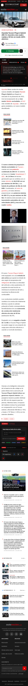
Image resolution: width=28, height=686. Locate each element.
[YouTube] (21, 634)
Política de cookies (19, 653)
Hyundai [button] (15, 104)
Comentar (21, 438)
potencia (15, 169)
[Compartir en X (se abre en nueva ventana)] (21, 51)
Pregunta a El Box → (7, 81)
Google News (7, 454)
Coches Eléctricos (7, 30)
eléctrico (8, 181)
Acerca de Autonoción (20, 642)
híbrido (8, 101)
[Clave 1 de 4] (11, 78)
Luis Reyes (11, 43)
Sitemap (3, 657)
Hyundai (4, 89)
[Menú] (26, 9)
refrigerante (5, 282)
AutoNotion (4, 646)
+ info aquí (20, 673)
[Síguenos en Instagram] (22, 454)
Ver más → (23, 558)
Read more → (23, 590)
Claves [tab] (4, 62)
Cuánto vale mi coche (7, 653)
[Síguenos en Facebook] (14, 454)
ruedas (9, 205)
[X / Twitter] (12, 634)
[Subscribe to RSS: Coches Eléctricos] (15, 30)
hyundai (6, 418)
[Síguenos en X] (18, 454)
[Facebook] (7, 634)
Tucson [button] (20, 167)
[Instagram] (16, 634)
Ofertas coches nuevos (7, 650)
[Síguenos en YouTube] (3, 458)
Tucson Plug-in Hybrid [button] (15, 273)
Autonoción (4, 681)
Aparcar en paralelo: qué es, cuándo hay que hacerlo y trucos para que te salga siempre (14, 496)
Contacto (17, 646)
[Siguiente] (26, 78)
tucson (11, 418)
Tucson (22, 92)
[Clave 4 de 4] (16, 78)
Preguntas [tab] (13, 62)
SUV (23, 101)
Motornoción (5, 642)
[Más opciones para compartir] (25, 51)
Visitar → (24, 447)
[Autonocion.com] (9, 9)
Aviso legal (17, 650)
